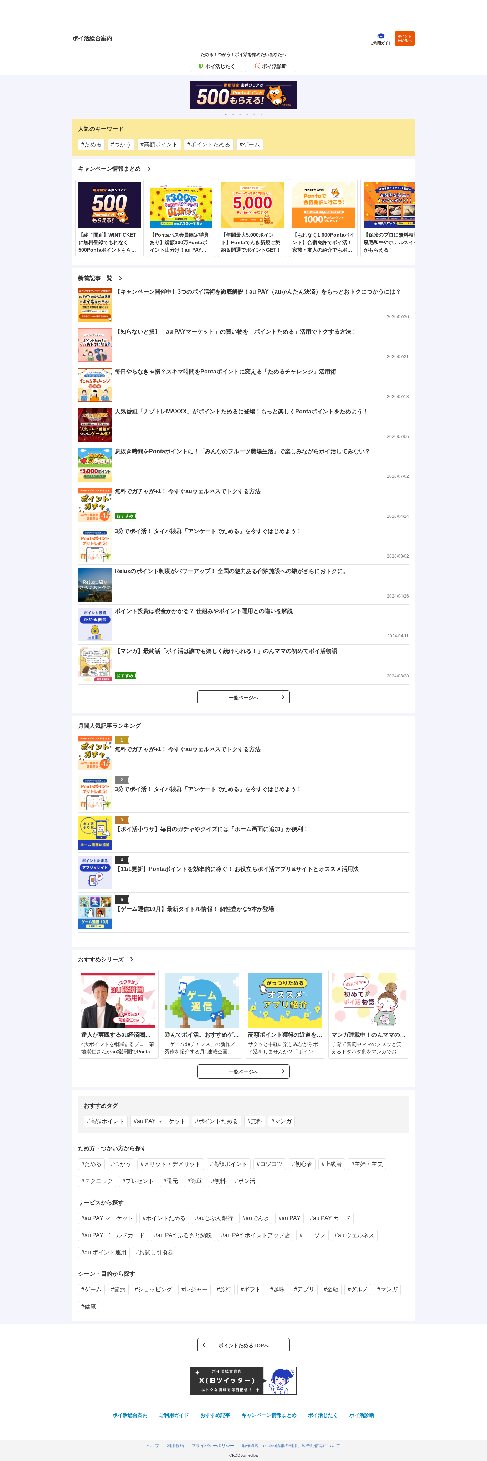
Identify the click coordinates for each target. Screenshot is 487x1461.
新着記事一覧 (95, 278)
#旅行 (224, 1289)
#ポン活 (245, 1181)
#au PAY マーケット (160, 1121)
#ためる (91, 144)
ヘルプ (153, 1445)
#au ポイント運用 (104, 1252)
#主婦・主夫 (367, 1164)
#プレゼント (138, 1181)
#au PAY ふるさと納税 (183, 1235)
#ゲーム (250, 144)
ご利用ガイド (174, 1415)
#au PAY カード (330, 1218)
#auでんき (255, 1218)
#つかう (121, 144)
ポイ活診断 (274, 66)
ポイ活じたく (220, 66)
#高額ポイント (159, 144)
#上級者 (332, 1164)
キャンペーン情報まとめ (109, 169)
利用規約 (175, 1445)
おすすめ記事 (215, 1415)
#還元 (170, 1181)
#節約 (118, 1289)
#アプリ (304, 1289)
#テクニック (97, 1181)
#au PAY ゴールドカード (113, 1235)
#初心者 (302, 1164)
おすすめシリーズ (101, 959)
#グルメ (358, 1289)
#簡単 (194, 1181)
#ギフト (251, 1289)
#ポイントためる (208, 144)
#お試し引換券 (154, 1252)
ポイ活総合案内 (92, 38)
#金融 (331, 1289)
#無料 (254, 1121)
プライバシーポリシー (212, 1445)
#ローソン (312, 1235)
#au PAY (289, 1218)
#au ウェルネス (354, 1235)
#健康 (88, 1306)
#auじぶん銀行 (214, 1218)
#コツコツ (270, 1164)
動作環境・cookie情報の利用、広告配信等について (291, 1445)
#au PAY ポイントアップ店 (255, 1235)
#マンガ (281, 1121)
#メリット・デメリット (170, 1164)
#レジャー (194, 1289)
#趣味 (277, 1289)
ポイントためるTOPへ (244, 1345)
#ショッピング (153, 1289)
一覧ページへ (243, 698)
